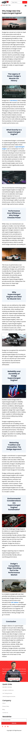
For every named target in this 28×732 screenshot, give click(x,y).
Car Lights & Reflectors (8, 690)
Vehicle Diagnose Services (8, 696)
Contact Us (5, 712)
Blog (3, 709)
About (4, 703)
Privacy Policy (5, 706)
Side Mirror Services (7, 687)
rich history (13, 100)
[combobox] (16, 2)
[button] (25, 5)
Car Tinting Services (7, 693)
